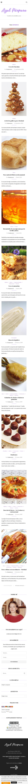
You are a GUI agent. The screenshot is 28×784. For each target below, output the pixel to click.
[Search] (26, 2)
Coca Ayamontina (14, 286)
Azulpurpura (9, 69)
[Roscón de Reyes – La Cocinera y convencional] (14, 487)
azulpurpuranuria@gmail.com (14, 633)
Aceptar (14, 782)
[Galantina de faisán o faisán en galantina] (14, 374)
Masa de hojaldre (14, 340)
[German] (6, 706)
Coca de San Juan (14, 67)
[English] (2, 706)
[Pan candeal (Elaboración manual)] (14, 153)
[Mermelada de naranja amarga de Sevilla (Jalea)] (14, 207)
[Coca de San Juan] (14, 45)
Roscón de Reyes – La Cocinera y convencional (14, 511)
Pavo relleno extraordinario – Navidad (14, 570)
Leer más (20, 782)
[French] (4, 706)
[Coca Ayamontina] (14, 263)
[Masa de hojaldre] (14, 318)
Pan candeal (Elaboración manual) (14, 175)
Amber (20, 763)
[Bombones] (14, 432)
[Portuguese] (10, 706)
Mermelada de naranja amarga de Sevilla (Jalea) (14, 230)
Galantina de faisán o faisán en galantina (14, 398)
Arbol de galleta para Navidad (14, 121)
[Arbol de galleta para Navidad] (14, 99)
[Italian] (8, 706)
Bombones (14, 455)
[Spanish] (12, 706)
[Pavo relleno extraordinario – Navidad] (14, 546)
